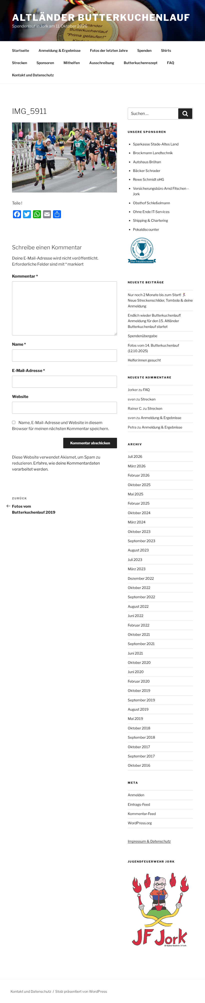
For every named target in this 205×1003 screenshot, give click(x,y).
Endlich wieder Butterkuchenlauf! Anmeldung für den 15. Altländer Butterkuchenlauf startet (154, 321)
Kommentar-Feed (142, 814)
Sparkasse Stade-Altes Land (155, 144)
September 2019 (141, 700)
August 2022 (138, 606)
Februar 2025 (139, 503)
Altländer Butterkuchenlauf (101, 17)
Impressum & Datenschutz (149, 841)
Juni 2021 (135, 653)
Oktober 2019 (139, 690)
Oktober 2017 (139, 747)
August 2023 (138, 550)
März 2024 (137, 522)
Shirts (166, 50)
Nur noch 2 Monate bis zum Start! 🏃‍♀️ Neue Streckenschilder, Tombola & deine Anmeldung (160, 300)
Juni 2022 (135, 616)
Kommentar (25, 276)
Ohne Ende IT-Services (151, 212)
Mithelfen (72, 63)
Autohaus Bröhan (147, 162)
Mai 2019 (135, 718)
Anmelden (136, 795)
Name (19, 344)
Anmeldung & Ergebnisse (59, 50)
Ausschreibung (101, 63)
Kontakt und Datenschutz (33, 75)
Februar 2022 (138, 625)
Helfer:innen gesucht (144, 360)
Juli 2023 (135, 559)
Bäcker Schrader (146, 170)
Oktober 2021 (139, 634)
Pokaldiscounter (146, 229)
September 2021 (141, 644)
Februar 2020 (139, 681)
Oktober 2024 (139, 513)
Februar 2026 (139, 475)
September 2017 (141, 756)
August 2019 (138, 709)
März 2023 (137, 569)
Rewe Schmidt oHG (148, 179)
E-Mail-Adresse (28, 370)
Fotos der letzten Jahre (109, 50)
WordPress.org (140, 823)
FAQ (170, 63)
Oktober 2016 (139, 765)
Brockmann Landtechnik (153, 153)
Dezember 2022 (141, 578)
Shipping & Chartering (150, 220)
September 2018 (141, 737)
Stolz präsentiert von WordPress (81, 991)
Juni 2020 (136, 672)
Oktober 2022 (139, 587)
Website (20, 396)
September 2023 (141, 541)
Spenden (144, 50)
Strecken (19, 63)
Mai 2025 (135, 494)
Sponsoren (45, 63)
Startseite (20, 50)
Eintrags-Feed (139, 804)
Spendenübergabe (142, 336)
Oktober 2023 (139, 531)
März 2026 (137, 466)
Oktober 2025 (139, 485)
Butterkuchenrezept (141, 63)
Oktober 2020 (139, 662)
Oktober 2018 (139, 728)
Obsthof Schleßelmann (151, 203)
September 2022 (141, 597)
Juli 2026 (135, 456)
